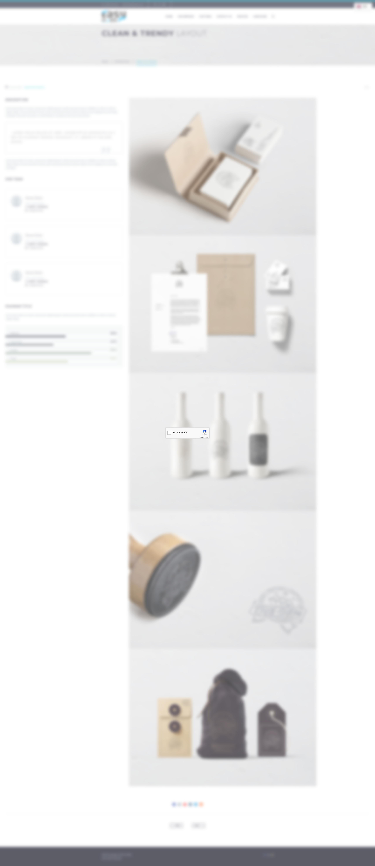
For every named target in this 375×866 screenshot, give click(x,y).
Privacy (202, 437)
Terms (206, 437)
